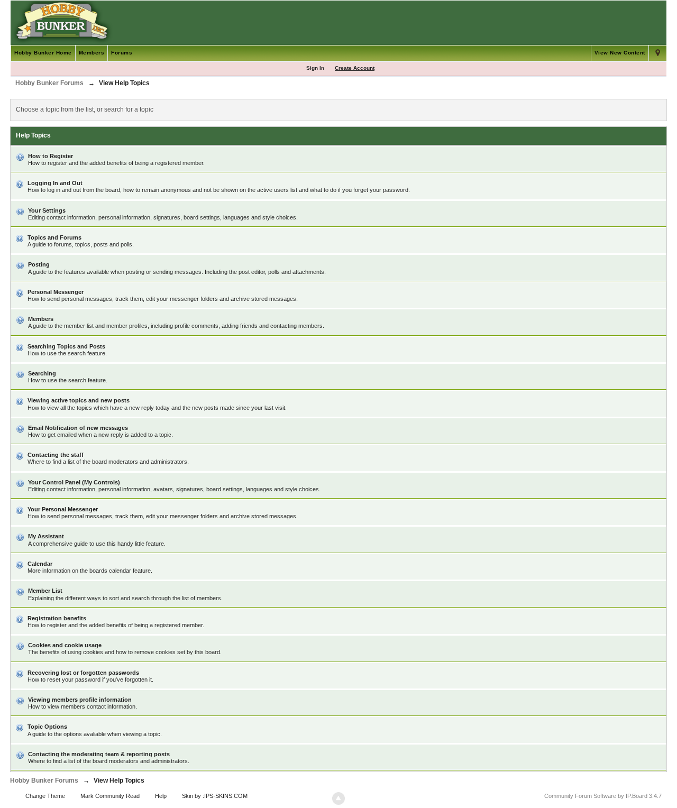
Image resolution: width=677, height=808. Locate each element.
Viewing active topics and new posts (79, 400)
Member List (45, 590)
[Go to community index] (62, 22)
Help (161, 796)
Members (92, 53)
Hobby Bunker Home (43, 53)
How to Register (50, 156)
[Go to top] (338, 798)
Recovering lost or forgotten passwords (83, 672)
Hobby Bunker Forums (44, 780)
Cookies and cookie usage (65, 645)
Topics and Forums (54, 237)
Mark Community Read (110, 796)
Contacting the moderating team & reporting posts (99, 754)
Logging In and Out (55, 183)
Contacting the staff (56, 455)
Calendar (40, 564)
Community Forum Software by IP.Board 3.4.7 (603, 796)
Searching (42, 373)
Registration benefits (57, 618)
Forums (121, 53)
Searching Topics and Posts (66, 346)
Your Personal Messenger (63, 509)
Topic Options (47, 726)
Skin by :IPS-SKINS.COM (215, 796)
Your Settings (47, 210)
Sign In (315, 68)
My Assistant (46, 536)
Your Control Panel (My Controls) (74, 482)
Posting (39, 264)
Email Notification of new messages (78, 428)
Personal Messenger (56, 292)
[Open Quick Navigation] (657, 53)
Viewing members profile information (80, 699)
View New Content (619, 53)
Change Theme (45, 796)
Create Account (354, 68)
